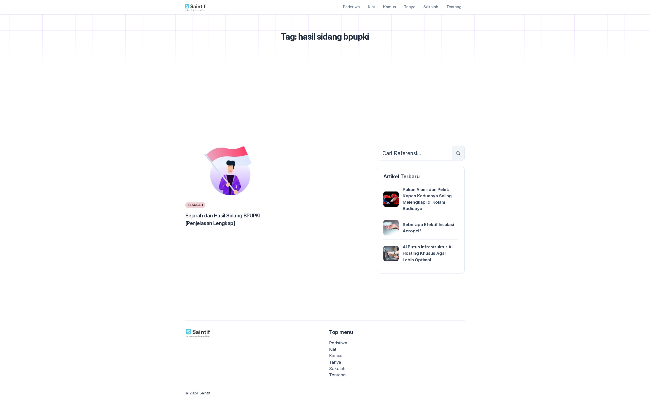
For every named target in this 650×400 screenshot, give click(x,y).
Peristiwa (351, 6)
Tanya (409, 6)
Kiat (371, 6)
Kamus (389, 6)
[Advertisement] (325, 104)
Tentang (454, 6)
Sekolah (431, 6)
